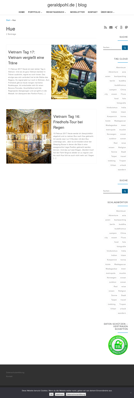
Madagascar (120, 121)
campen (113, 90)
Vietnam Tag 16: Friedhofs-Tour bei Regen (68, 122)
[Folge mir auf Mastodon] (126, 27)
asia (124, 72)
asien (107, 76)
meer (123, 125)
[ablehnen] (130, 392)
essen (114, 94)
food (116, 98)
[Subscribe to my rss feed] (105, 27)
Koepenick (112, 116)
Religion (122, 147)
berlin (112, 81)
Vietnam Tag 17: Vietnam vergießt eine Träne (26, 57)
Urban (113, 165)
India (123, 107)
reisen (112, 147)
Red (116, 143)
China (123, 90)
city (106, 94)
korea (123, 116)
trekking (112, 161)
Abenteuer (121, 67)
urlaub (123, 165)
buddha (122, 81)
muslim (122, 130)
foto (124, 98)
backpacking (120, 76)
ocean (123, 134)
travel (123, 156)
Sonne (114, 152)
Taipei (114, 156)
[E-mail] (111, 27)
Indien (114, 112)
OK (51, 394)
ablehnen (60, 394)
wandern (122, 170)
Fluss (123, 94)
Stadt (123, 152)
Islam (123, 112)
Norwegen (111, 134)
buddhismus (120, 85)
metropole (111, 130)
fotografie (121, 103)
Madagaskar (111, 125)
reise (123, 143)
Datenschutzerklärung (15, 372)
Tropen (122, 161)
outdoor (112, 138)
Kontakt (9, 376)
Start (8, 20)
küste (108, 121)
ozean (123, 138)
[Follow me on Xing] (116, 27)
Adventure (113, 72)
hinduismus (112, 107)
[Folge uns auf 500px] (121, 27)
